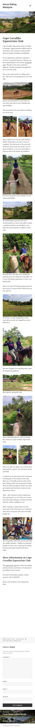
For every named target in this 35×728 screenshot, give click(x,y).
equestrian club (11, 565)
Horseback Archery (8, 641)
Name (5, 681)
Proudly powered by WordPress (11, 726)
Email (5, 689)
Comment (6, 657)
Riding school (17, 641)
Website (5, 696)
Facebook (28, 62)
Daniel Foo (21, 639)
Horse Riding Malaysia (10, 6)
